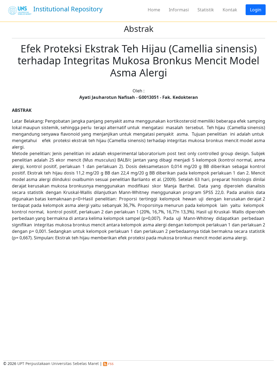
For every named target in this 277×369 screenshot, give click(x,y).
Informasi (179, 10)
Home (154, 10)
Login (255, 10)
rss (110, 363)
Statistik (205, 10)
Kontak (230, 10)
